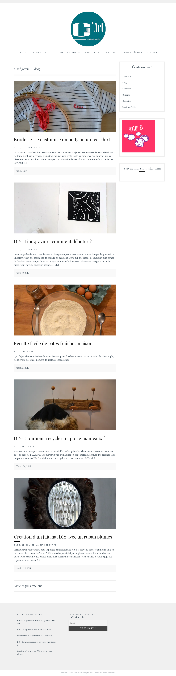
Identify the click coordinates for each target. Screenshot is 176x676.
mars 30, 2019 (22, 273)
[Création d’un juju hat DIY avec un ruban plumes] (65, 528)
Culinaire (74, 52)
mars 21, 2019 (22, 368)
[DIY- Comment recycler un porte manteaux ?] (65, 429)
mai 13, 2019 (21, 171)
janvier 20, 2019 (23, 568)
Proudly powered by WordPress (73, 673)
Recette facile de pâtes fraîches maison (53, 343)
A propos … (40, 52)
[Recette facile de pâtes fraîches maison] (65, 334)
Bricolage (92, 52)
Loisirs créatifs (131, 52)
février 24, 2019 (23, 466)
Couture (58, 52)
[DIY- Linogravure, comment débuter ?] (65, 232)
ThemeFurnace (109, 673)
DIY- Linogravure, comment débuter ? (53, 241)
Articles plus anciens (28, 586)
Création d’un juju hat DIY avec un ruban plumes (63, 537)
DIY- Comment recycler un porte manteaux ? (59, 438)
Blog (17, 148)
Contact (151, 52)
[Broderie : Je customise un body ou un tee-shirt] (65, 130)
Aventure (109, 52)
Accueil (24, 52)
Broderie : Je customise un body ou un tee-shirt (62, 139)
